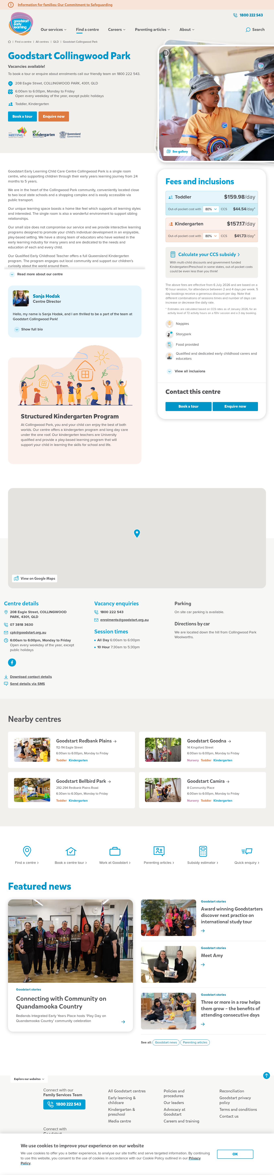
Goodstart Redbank (84, 741)
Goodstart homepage (22, 23)
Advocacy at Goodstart (174, 1112)
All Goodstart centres (127, 1091)
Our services (52, 29)
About (185, 29)
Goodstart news (166, 1042)
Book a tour (22, 116)
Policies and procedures (174, 1093)
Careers (115, 29)
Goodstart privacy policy (235, 1100)
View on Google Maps (38, 578)
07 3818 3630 (21, 625)
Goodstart (207, 741)
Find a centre (87, 29)
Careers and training (181, 1121)
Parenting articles (150, 29)
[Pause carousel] (165, 53)
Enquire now (54, 116)
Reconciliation (231, 1091)
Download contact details (31, 677)
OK (235, 1154)
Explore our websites (27, 1079)
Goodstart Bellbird (81, 781)
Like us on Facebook (12, 662)
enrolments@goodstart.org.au (124, 620)
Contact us (228, 1116)
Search (258, 29)
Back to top (266, 1075)
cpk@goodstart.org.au (28, 632)
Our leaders (174, 1102)
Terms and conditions (238, 1109)
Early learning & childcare (122, 1100)
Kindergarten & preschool (121, 1112)
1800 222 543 (251, 15)
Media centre (119, 1121)
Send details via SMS (27, 684)
